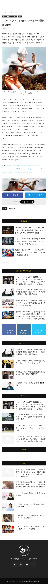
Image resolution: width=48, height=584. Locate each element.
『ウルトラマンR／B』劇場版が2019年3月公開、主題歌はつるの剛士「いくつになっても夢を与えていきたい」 (30, 241)
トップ (4, 13)
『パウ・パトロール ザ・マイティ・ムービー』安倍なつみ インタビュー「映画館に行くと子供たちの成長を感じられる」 (31, 439)
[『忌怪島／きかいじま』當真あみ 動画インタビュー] (8, 507)
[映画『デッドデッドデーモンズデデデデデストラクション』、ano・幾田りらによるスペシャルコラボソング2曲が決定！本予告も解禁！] (8, 472)
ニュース (14, 16)
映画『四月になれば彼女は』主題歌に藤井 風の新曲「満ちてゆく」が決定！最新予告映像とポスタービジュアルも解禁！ (31, 484)
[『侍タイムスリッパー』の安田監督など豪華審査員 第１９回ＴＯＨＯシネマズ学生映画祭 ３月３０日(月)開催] (8, 292)
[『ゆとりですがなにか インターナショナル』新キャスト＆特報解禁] (8, 529)
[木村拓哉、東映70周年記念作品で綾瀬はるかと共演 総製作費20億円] (8, 375)
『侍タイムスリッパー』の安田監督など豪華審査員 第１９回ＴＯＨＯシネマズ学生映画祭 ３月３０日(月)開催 (31, 292)
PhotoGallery (13, 13)
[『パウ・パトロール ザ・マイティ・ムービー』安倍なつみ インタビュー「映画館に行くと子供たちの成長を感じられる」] (8, 439)
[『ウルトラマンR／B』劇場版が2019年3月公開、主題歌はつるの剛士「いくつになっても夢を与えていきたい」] (8, 241)
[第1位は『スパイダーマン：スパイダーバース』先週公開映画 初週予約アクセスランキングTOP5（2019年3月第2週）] (8, 230)
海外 (20, 16)
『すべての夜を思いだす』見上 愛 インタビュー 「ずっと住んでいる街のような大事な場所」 (31, 416)
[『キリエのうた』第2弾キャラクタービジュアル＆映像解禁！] (8, 518)
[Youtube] (33, 564)
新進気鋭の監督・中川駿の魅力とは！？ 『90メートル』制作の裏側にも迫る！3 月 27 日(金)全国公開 (30, 303)
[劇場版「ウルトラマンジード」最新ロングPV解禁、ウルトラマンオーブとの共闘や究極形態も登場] (8, 253)
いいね (9, 324)
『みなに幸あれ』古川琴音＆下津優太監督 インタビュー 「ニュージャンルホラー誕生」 (30, 428)
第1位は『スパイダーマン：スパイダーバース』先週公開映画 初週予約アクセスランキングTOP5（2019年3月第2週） (30, 230)
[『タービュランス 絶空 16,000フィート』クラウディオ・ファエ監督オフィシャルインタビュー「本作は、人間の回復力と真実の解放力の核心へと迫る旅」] (8, 280)
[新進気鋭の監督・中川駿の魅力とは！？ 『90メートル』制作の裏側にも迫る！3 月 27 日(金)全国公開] (8, 303)
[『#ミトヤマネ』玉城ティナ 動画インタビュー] (8, 496)
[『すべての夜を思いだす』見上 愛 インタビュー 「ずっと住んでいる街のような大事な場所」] (8, 417)
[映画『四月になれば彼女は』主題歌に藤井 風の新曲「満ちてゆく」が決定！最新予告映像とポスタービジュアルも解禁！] (8, 485)
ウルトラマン (12, 208)
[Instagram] (21, 564)
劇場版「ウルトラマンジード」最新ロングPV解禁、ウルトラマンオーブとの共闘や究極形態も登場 (30, 252)
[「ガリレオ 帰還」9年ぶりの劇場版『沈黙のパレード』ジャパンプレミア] (8, 364)
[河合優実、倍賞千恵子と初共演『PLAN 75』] (8, 386)
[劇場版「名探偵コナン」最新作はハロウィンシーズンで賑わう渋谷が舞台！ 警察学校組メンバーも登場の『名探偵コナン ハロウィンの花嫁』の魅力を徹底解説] (8, 315)
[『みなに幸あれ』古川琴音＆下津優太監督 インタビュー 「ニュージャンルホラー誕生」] (8, 428)
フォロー (24, 324)
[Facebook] (14, 564)
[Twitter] (27, 564)
